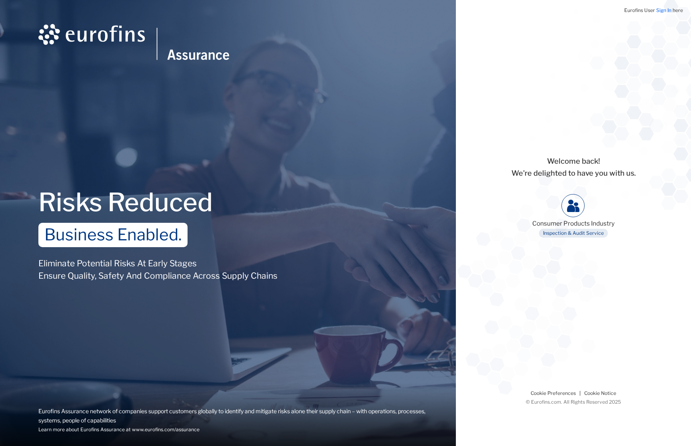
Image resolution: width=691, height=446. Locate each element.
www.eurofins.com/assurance (166, 429)
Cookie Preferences (553, 393)
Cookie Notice (600, 393)
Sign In (663, 10)
